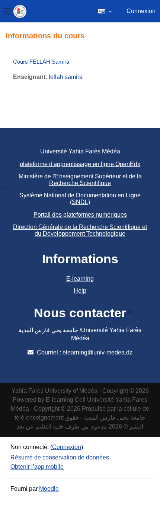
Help (80, 290)
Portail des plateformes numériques (80, 214)
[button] (104, 11)
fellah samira (66, 77)
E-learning (80, 279)
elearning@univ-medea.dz (97, 352)
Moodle (49, 489)
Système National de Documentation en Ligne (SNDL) (80, 198)
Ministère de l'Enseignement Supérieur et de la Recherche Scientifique (80, 179)
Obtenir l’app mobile (37, 467)
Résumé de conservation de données (59, 457)
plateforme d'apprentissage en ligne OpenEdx (80, 164)
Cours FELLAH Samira (41, 61)
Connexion (141, 11)
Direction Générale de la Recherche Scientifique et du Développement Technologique (80, 230)
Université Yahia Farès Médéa (80, 151)
